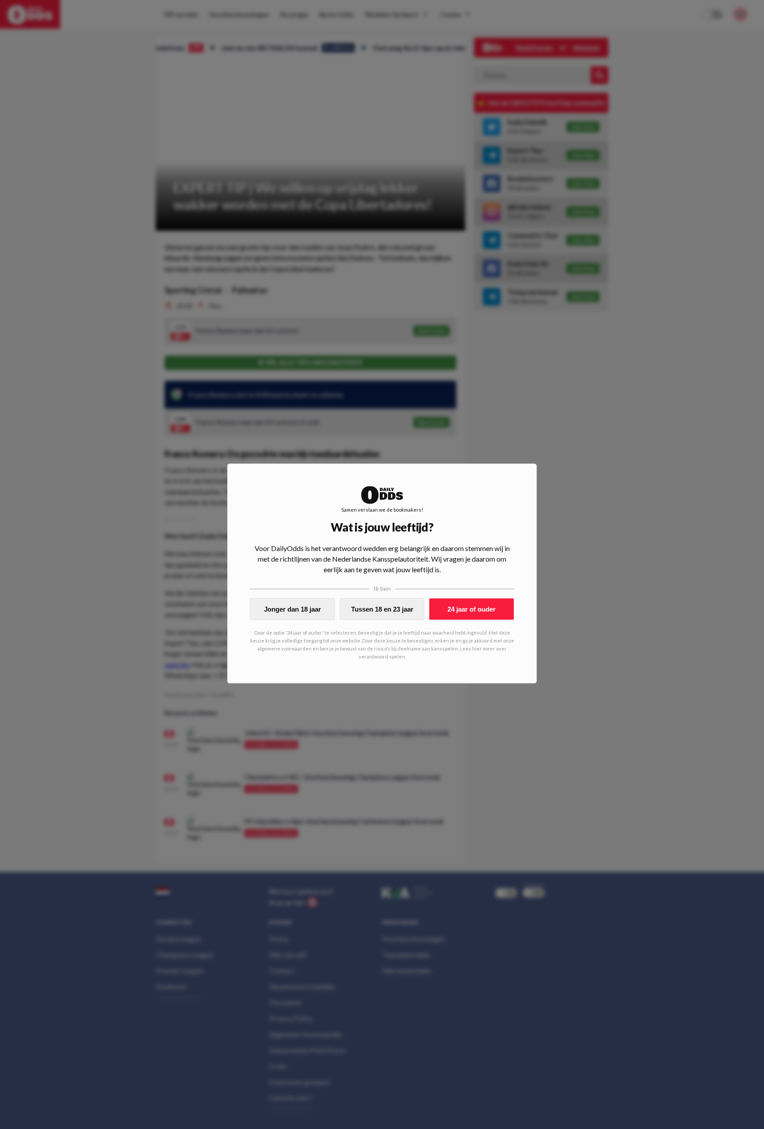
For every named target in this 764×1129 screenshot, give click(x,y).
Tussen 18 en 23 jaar (382, 609)
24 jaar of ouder (471, 609)
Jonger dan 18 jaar (292, 609)
